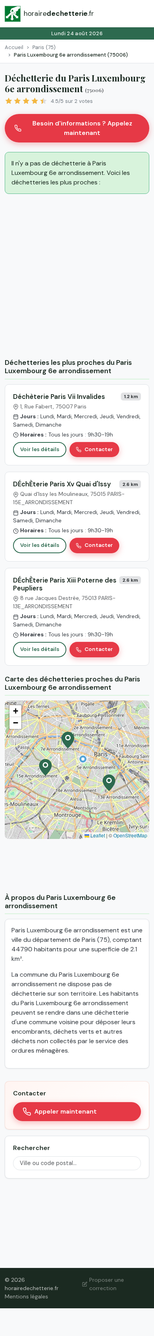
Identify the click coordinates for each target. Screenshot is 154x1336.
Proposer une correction (106, 1284)
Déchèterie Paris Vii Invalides (59, 396)
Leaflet (97, 835)
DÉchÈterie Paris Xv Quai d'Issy (62, 484)
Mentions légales (26, 1296)
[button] (83, 759)
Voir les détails (39, 449)
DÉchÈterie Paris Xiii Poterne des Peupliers (64, 584)
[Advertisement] (77, 277)
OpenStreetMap (130, 835)
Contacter (99, 449)
